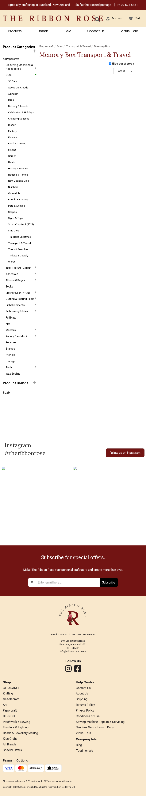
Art (5, 705)
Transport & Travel (19, 243)
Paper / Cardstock (16, 336)
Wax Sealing (13, 373)
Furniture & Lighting (16, 727)
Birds (11, 99)
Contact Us (96, 31)
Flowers (12, 137)
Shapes (12, 212)
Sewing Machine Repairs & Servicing (100, 722)
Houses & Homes (18, 174)
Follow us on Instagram (125, 453)
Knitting (8, 693)
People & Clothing (18, 199)
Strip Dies (13, 230)
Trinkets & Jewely (18, 255)
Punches (11, 342)
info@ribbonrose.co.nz (73, 651)
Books (9, 286)
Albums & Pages (15, 280)
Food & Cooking (17, 143)
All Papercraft (11, 58)
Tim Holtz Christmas (19, 236)
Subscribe (108, 582)
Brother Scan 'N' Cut (18, 292)
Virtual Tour (129, 31)
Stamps (10, 348)
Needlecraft (11, 699)
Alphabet (13, 93)
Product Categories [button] (19, 47)
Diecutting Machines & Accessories (19, 66)
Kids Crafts (10, 739)
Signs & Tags (15, 218)
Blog (79, 745)
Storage (10, 361)
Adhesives (12, 274)
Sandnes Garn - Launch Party (95, 727)
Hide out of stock (123, 63)
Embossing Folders (17, 311)
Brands (43, 31)
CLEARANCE (11, 688)
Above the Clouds (18, 87)
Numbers (13, 187)
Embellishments (15, 305)
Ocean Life (14, 193)
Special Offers (12, 750)
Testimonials (84, 750)
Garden (12, 156)
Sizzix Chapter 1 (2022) (21, 224)
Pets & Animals (16, 205)
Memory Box (102, 46)
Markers (11, 330)
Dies (9, 75)
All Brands (9, 744)
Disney (12, 124)
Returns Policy (85, 705)
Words (12, 261)
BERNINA (9, 716)
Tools (9, 367)
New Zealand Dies (18, 180)
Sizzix (6, 392)
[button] (114, 18)
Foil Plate (11, 317)
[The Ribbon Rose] (30, 18)
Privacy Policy (85, 710)
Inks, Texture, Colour (18, 267)
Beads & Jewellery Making (20, 733)
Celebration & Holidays (21, 112)
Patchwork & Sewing (16, 722)
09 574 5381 (129, 5)
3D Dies (12, 81)
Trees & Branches (18, 249)
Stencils (11, 354)
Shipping (81, 699)
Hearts (12, 162)
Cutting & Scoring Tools (20, 298)
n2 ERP (72, 787)
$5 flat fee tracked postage (93, 5)
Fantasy (12, 131)
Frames (12, 149)
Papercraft (46, 46)
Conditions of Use (88, 716)
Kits (8, 323)
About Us (82, 693)
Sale (68, 31)
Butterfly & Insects (18, 106)
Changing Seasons (18, 118)
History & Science (18, 168)
